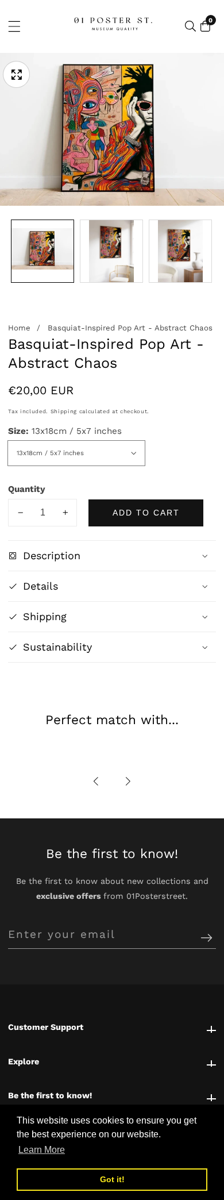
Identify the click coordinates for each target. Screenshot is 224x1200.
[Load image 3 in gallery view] (180, 251)
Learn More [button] (41, 1150)
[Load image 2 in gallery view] (111, 251)
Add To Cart (146, 512)
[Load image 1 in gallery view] (42, 251)
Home (19, 328)
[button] (96, 781)
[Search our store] (190, 26)
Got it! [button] (112, 1179)
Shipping (64, 411)
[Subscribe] (206, 938)
